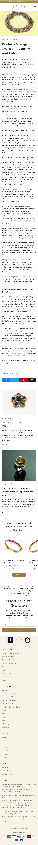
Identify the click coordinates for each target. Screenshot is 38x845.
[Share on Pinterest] (23, 380)
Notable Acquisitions (9, 697)
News (4, 720)
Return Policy (6, 670)
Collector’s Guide (8, 703)
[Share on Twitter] (14, 380)
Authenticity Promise (9, 656)
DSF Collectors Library (9, 700)
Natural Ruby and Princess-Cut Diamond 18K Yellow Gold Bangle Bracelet (13, 562)
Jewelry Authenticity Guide (11, 707)
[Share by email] (32, 380)
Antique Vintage (7, 418)
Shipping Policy (7, 673)
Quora (4, 757)
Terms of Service (7, 771)
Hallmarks (5, 710)
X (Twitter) (5, 740)
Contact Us (5, 677)
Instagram (5, 737)
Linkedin (5, 747)
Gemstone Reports (8, 660)
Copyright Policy (7, 774)
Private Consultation (9, 663)
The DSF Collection (8, 693)
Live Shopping (6, 727)
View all (19, 575)
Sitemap (4, 680)
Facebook (5, 744)
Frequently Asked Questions (11, 653)
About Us (5, 690)
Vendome (17, 39)
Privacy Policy (6, 767)
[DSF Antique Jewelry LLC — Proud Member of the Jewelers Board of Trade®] (28, 640)
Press (4, 717)
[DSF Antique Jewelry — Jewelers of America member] (10, 640)
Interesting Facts (7, 724)
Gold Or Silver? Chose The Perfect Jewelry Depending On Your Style (17, 491)
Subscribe (19, 630)
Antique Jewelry (7, 484)
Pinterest (5, 754)
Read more (5, 444)
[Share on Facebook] (6, 380)
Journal (4, 713)
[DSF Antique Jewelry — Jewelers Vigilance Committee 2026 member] (19, 640)
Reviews (4, 666)
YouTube (5, 750)
